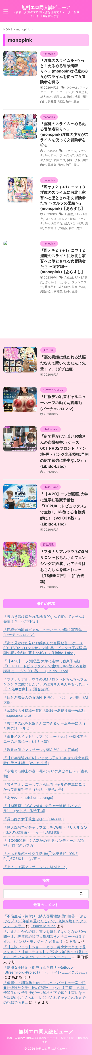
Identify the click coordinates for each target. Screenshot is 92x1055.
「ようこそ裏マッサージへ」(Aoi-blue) (35, 867)
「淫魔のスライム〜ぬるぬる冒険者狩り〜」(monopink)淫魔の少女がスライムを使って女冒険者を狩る (64, 134)
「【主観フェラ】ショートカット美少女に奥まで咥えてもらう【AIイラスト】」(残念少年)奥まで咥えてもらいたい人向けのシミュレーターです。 (45, 952)
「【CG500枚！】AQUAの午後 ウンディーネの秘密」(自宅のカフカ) (43, 843)
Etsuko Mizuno (43, 926)
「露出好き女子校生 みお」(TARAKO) (33, 819)
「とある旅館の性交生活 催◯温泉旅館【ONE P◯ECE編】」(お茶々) (40, 856)
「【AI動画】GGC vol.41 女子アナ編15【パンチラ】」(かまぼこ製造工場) (42, 808)
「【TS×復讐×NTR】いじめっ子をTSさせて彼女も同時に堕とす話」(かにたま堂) (46, 760)
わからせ (64, 282)
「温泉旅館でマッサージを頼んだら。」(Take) (40, 749)
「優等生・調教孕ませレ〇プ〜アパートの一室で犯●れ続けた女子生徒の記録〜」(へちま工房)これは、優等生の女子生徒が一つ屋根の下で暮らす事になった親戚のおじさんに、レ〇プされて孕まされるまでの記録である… (45, 993)
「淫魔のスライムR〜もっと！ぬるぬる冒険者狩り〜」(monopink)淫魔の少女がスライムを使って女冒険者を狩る (64, 71)
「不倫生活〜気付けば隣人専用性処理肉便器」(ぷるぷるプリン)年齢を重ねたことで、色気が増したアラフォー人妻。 (45, 921)
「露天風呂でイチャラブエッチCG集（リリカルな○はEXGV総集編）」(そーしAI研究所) (45, 829)
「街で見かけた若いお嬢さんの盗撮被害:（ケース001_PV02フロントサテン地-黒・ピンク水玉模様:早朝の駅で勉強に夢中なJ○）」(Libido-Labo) (45, 648)
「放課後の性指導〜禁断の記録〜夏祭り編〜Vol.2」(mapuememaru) (45, 713)
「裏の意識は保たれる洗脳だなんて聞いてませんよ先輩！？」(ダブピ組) (63, 363)
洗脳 (77, 96)
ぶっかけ (50, 219)
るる (72, 941)
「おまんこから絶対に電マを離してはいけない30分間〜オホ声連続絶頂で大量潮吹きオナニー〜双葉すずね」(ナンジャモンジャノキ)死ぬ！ (44, 936)
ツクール (72, 87)
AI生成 (69, 214)
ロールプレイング (62, 92)
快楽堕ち (81, 92)
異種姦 (52, 101)
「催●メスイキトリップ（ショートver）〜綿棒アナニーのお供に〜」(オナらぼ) (45, 739)
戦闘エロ (59, 96)
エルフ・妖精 (67, 219)
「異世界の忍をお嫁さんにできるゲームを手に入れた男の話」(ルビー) (44, 725)
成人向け (46, 96)
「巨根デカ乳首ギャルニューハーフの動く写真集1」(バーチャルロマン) (63, 402)
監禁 (61, 101)
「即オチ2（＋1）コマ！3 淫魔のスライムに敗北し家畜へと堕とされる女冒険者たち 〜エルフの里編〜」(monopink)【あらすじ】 (63, 198)
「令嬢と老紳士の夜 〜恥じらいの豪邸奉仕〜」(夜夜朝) (45, 773)
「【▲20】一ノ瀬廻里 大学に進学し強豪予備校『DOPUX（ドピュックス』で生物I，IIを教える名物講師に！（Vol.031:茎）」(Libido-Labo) (44, 666)
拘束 (70, 96)
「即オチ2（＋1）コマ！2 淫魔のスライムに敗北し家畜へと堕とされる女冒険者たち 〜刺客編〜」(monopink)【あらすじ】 (63, 261)
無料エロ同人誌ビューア (46, 7)
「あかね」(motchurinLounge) (28, 797)
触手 (69, 101)
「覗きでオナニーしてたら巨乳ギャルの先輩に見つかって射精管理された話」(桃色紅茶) (44, 786)
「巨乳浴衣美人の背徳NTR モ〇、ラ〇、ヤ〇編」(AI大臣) (45, 699)
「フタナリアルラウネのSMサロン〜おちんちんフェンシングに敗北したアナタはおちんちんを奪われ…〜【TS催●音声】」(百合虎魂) (45, 684)
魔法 (76, 101)
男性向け (50, 228)
